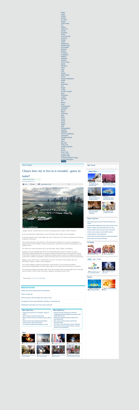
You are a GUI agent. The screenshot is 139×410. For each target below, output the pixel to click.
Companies (64, 55)
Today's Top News (92, 218)
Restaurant (64, 84)
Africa (63, 42)
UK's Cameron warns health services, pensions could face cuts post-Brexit (67, 326)
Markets (63, 56)
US (62, 25)
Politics (63, 16)
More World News (58, 310)
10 (39, 278)
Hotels (63, 80)
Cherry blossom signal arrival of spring (109, 184)
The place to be (109, 254)
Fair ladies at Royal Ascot (58, 343)
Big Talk (64, 143)
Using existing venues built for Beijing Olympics (94, 272)
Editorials (64, 132)
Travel (63, 77)
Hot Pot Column (66, 91)
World (63, 34)
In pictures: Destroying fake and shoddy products (94, 198)
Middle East (65, 44)
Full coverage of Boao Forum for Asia (94, 289)
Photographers (65, 128)
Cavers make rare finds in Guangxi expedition (94, 212)
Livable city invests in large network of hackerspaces (35, 290)
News (63, 141)
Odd (62, 126)
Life (62, 86)
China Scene (65, 23)
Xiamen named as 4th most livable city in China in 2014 (36, 297)
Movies (63, 110)
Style (62, 115)
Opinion (63, 60)
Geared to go (94, 254)
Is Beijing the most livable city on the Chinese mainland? (36, 305)
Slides (63, 124)
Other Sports (65, 75)
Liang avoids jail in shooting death (96, 234)
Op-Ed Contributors (67, 134)
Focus (63, 148)
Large (42, 184)
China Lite (64, 145)
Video (63, 139)
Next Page (42, 278)
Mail (33, 184)
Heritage (64, 99)
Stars (62, 69)
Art (62, 101)
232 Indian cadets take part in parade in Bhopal (67, 324)
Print (26, 184)
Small (49, 184)
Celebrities (64, 108)
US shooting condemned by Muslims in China (35, 324)
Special (89, 277)
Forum (63, 150)
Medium (46, 184)
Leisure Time (65, 154)
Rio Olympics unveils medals (29, 343)
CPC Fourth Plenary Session (109, 289)
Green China (65, 62)
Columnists (64, 135)
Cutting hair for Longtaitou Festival (108, 211)
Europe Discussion (67, 159)
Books (63, 102)
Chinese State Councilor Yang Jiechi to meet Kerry (101, 230)
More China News (27, 310)
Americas (64, 38)
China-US (64, 29)
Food (62, 82)
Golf (62, 71)
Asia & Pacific (65, 36)
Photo (63, 117)
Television (64, 113)
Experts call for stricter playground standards (35, 321)
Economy (64, 32)
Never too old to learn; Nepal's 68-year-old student (74, 344)
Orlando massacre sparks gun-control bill (65, 312)
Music (63, 112)
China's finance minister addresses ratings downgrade (102, 236)
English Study (65, 156)
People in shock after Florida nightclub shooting (58, 356)
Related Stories (28, 287)
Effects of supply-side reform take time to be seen (100, 227)
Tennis (63, 73)
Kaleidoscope (65, 45)
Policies (63, 51)
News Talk (64, 152)
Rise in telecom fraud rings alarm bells (33, 316)
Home (63, 12)
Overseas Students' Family (69, 157)
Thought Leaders (66, 137)
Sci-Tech (64, 20)
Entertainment (65, 106)
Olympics (64, 66)
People (63, 21)
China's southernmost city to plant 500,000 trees (108, 198)
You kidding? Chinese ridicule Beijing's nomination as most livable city (40, 301)
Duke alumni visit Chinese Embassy (97, 238)
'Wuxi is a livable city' (27, 294)
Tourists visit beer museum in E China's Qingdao (29, 356)
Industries (64, 58)
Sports (63, 64)
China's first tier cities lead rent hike (32, 322)
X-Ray (63, 89)
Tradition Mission (66, 146)
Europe (63, 40)
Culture (63, 97)
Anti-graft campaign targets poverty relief (93, 184)
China (63, 14)
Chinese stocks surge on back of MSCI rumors (100, 232)
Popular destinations (67, 78)
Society (63, 18)
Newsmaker (65, 47)
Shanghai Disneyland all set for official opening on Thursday (73, 356)
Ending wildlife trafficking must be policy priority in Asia (102, 225)
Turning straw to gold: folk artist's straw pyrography (43, 356)
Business (64, 49)
